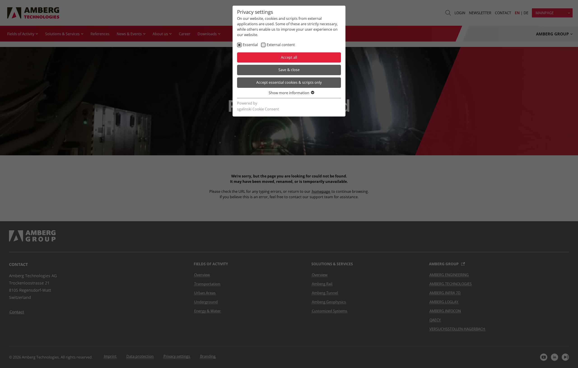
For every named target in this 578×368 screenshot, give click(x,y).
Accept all (289, 57)
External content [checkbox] (281, 44)
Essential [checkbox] (250, 44)
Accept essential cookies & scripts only (289, 82)
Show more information (289, 92)
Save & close (289, 69)
